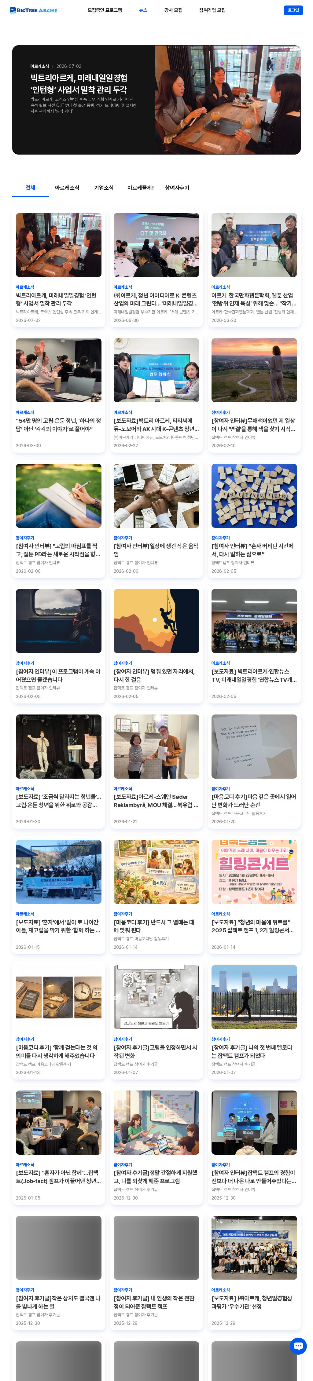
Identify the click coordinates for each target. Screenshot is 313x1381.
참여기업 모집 (212, 10)
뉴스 (143, 10)
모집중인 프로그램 (105, 10)
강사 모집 (173, 10)
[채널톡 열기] (298, 1346)
